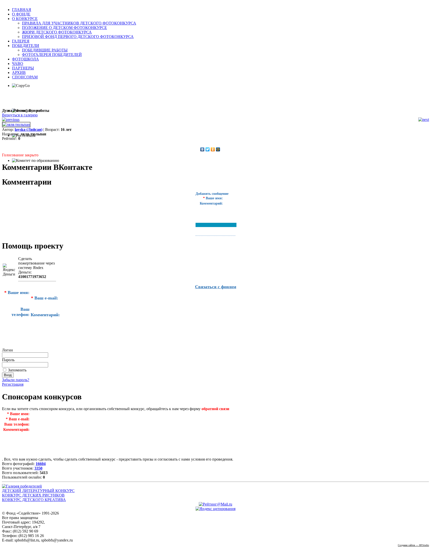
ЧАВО (17, 63)
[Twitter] (207, 149)
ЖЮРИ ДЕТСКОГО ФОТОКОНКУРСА (57, 32)
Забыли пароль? (15, 380)
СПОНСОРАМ (25, 77)
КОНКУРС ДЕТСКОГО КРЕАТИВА (34, 500)
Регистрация (12, 384)
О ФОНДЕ (21, 14)
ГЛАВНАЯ (21, 9)
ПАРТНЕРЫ (23, 68)
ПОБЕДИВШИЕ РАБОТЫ (45, 50)
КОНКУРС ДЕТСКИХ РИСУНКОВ (33, 495)
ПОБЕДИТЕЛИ (25, 45)
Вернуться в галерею (20, 115)
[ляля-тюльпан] (16, 124)
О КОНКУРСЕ (25, 18)
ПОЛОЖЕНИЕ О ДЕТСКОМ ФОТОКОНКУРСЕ (64, 27)
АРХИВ (19, 72)
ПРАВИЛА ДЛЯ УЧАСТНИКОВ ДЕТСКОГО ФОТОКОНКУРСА (79, 23)
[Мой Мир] (218, 149)
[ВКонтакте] (202, 149)
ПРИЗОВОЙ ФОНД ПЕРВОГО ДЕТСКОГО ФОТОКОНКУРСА (78, 36)
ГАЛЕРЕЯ (20, 41)
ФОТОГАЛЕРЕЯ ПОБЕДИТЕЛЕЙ (52, 54)
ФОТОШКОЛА (25, 59)
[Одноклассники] (213, 149)
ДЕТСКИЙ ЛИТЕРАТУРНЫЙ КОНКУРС (38, 491)
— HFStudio (413, 545)
